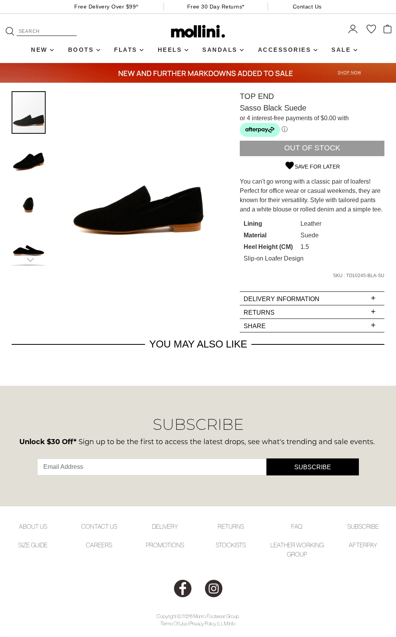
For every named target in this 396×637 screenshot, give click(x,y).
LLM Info (227, 624)
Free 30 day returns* (215, 6)
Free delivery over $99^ (106, 6)
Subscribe (312, 467)
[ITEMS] (387, 29)
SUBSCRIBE (363, 526)
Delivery (165, 526)
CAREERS (99, 545)
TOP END (257, 96)
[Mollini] (198, 31)
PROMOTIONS (165, 545)
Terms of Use (173, 624)
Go (10, 31)
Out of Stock (312, 148)
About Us (33, 526)
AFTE (356, 545)
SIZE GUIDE (33, 545)
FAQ (296, 526)
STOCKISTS (231, 545)
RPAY (370, 545)
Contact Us (307, 6)
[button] (29, 155)
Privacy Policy (202, 624)
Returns (231, 526)
